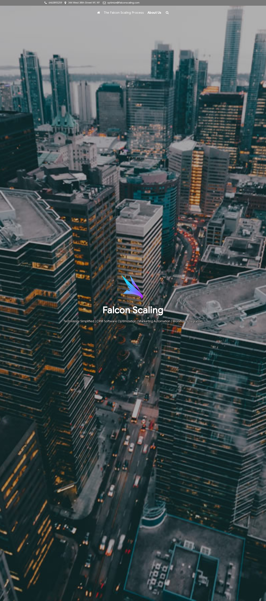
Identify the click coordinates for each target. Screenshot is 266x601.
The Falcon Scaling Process (124, 13)
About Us (154, 13)
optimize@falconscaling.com (123, 2)
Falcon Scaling (133, 310)
